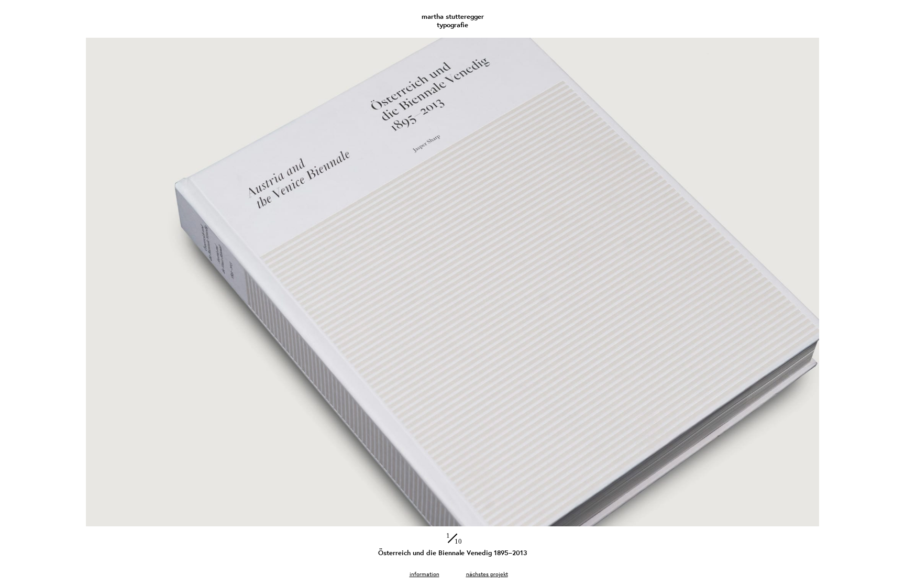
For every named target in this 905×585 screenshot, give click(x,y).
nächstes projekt (487, 574)
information (424, 574)
